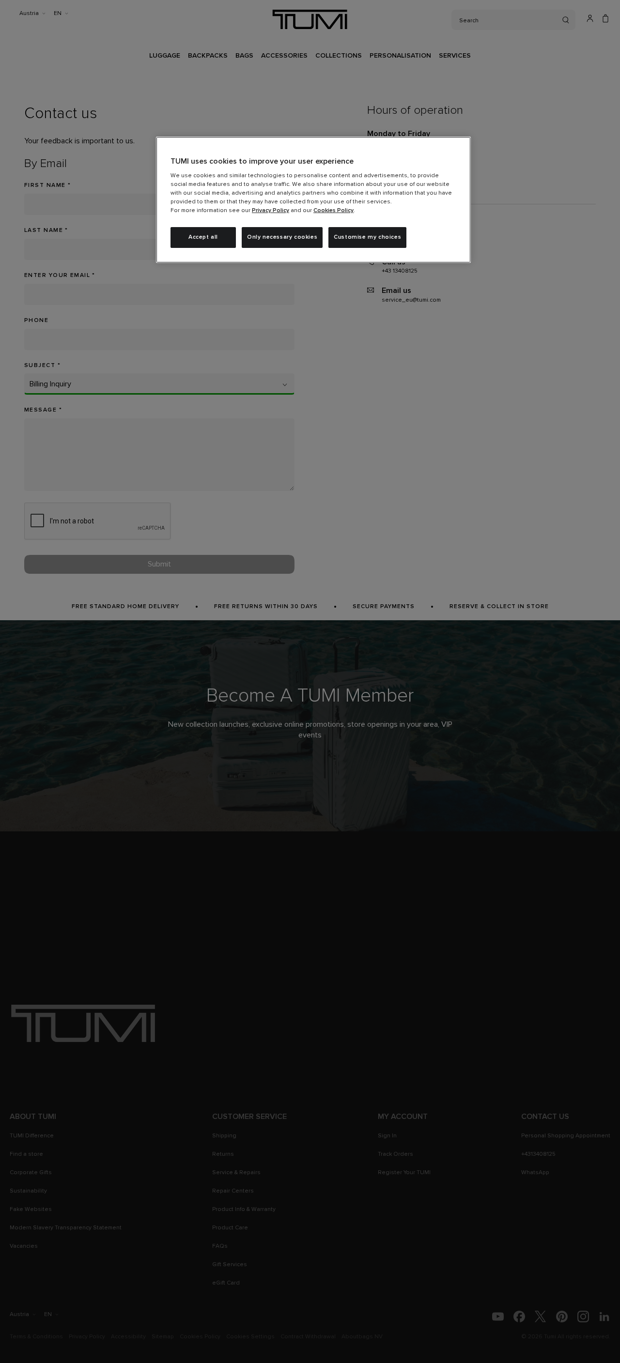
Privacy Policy (270, 211)
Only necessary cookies (282, 237)
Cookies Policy (333, 211)
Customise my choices (367, 237)
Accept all (203, 237)
